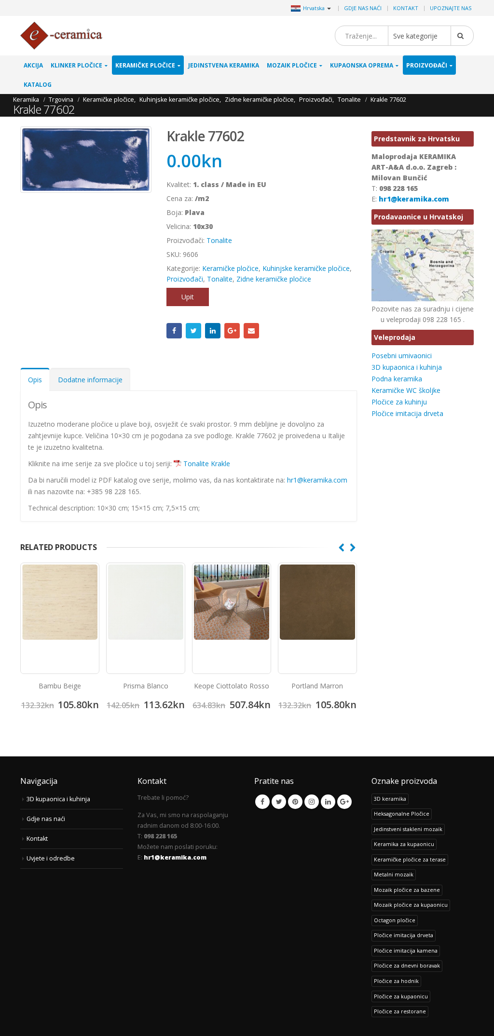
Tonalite (219, 240)
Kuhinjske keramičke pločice (306, 268)
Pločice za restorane (400, 1011)
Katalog (38, 85)
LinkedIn (212, 330)
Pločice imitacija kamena (406, 950)
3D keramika (390, 798)
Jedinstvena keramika (223, 65)
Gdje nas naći (363, 8)
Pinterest (295, 801)
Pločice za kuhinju (399, 401)
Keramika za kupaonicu (404, 844)
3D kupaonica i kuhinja (406, 367)
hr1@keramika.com (317, 479)
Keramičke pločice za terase (410, 859)
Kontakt (405, 8)
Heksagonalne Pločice (401, 813)
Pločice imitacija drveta (407, 413)
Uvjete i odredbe (51, 858)
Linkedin (328, 801)
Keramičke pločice (145, 65)
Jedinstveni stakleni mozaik (408, 829)
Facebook (174, 330)
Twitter (193, 330)
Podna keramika (396, 378)
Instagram (311, 801)
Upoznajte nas (450, 8)
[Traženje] (462, 35)
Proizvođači (426, 65)
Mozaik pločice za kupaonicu (411, 904)
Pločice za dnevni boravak (407, 965)
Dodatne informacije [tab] (90, 379)
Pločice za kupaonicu (401, 996)
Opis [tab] (35, 379)
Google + (232, 330)
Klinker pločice (76, 65)
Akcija (33, 65)
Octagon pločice (394, 920)
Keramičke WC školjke (405, 390)
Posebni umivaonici (401, 355)
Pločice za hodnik (396, 980)
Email (251, 330)
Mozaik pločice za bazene (407, 889)
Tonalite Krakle (206, 463)
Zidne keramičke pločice (273, 278)
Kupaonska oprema (361, 65)
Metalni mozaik (393, 874)
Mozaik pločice (292, 65)
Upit (187, 296)
